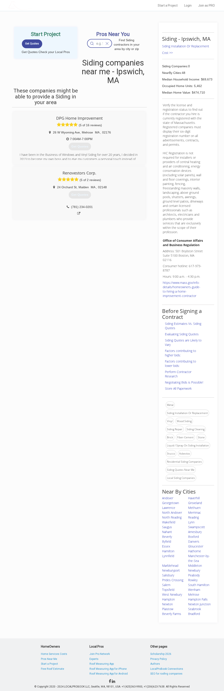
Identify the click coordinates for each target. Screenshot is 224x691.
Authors (155, 663)
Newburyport (171, 570)
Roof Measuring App (101, 663)
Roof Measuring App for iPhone (108, 668)
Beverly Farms (171, 614)
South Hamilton (198, 585)
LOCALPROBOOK (33, 5)
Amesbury (195, 532)
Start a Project (168, 5)
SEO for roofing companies (166, 673)
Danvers (193, 541)
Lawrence (168, 508)
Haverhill (194, 498)
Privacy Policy (158, 659)
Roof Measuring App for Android (108, 673)
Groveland (195, 503)
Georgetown (170, 503)
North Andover (172, 512)
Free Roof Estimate (52, 668)
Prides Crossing (172, 580)
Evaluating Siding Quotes (182, 334)
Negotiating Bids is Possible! (184, 382)
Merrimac (194, 512)
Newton (167, 604)
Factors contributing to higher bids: (180, 353)
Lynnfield (168, 556)
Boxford (193, 537)
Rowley (193, 580)
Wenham (194, 590)
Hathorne (194, 551)
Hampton (168, 599)
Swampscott (196, 527)
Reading (193, 517)
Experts (93, 659)
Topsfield (168, 590)
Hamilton (168, 551)
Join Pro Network (99, 653)
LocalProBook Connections (166, 668)
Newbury (194, 570)
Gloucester (195, 546)
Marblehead (170, 565)
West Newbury (172, 594)
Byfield (166, 541)
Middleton (195, 565)
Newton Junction (199, 604)
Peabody (194, 575)
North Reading (172, 517)
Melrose (193, 594)
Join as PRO (206, 5)
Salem (166, 585)
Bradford (194, 614)
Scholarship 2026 (160, 653)
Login (188, 5)
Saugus (167, 527)
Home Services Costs (54, 653)
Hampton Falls (198, 599)
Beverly (167, 537)
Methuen (194, 508)
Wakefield (168, 522)
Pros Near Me (49, 659)
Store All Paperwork (178, 388)
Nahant (167, 532)
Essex (166, 546)
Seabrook (194, 609)
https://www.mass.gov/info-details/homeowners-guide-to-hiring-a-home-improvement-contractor (181, 289)
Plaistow (167, 609)
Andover (167, 498)
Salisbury (168, 575)
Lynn (191, 522)
